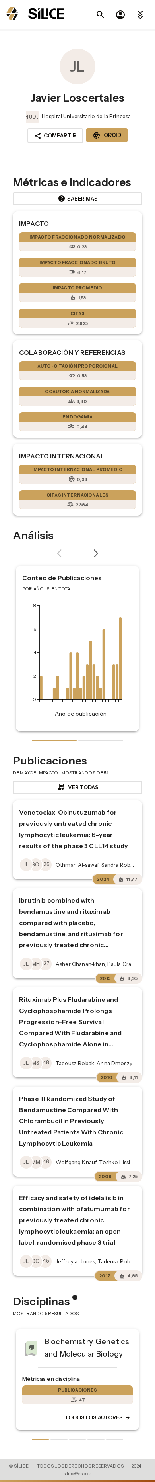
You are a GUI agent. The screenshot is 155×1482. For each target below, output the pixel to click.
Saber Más (78, 198)
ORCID (107, 135)
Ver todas (78, 787)
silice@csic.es (77, 1473)
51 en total (60, 589)
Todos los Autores (72, 1418)
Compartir (55, 136)
